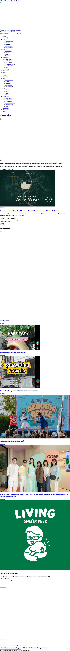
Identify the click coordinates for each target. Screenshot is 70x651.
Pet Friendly (6, 69)
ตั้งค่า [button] (66, 649)
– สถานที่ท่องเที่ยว (4, 624)
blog (6, 67)
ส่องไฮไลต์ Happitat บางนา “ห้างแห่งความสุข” (13, 353)
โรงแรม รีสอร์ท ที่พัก (10, 64)
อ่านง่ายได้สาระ (6, 71)
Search (1, 33)
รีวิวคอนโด (7, 43)
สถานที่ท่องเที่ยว (9, 66)
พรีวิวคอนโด (4, 594)
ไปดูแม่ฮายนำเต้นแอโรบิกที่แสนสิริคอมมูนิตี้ (12, 441)
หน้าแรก (4, 36)
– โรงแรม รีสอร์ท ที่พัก (5, 626)
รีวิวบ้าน (7, 52)
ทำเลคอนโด (8, 44)
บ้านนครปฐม (5, 115)
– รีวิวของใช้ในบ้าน (4, 623)
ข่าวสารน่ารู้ (5, 38)
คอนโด (4, 39)
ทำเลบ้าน (7, 54)
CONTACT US (4, 642)
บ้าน (4, 49)
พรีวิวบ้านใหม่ (8, 51)
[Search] (17, 220)
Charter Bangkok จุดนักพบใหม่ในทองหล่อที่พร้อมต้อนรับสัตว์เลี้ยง (19, 391)
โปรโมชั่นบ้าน (8, 56)
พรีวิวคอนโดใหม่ (9, 41)
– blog (1, 619)
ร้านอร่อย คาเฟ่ (8, 62)
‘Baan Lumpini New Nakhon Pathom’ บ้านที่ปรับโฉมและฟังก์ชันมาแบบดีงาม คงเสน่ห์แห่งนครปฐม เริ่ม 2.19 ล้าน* (31, 163)
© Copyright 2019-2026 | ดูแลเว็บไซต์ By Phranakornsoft (13, 645)
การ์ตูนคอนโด (8, 46)
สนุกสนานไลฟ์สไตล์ (7, 59)
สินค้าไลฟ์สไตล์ (8, 61)
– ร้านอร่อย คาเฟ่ (4, 621)
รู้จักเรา (4, 72)
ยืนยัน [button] (69, 649)
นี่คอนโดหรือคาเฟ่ (5, 321)
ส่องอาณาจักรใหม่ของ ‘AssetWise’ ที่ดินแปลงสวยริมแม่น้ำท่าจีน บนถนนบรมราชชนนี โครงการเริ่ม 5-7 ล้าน (29, 211)
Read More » (3, 324)
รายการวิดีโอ (5, 57)
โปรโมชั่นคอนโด (9, 48)
